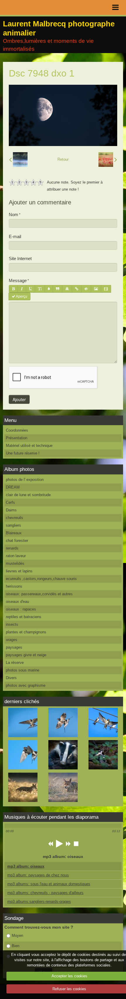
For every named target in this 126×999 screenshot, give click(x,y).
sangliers (13, 525)
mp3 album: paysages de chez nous (38, 875)
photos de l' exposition (25, 479)
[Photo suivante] (107, 159)
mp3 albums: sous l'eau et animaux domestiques (48, 884)
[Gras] (13, 289)
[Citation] (57, 289)
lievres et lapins (19, 571)
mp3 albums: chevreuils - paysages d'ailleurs (45, 893)
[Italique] (22, 289)
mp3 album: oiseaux (25, 866)
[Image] (96, 289)
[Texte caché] (86, 289)
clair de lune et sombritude (28, 495)
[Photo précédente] (18, 159)
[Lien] (76, 289)
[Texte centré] (67, 289)
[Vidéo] (106, 289)
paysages (14, 647)
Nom (13, 214)
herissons (14, 586)
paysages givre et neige (26, 655)
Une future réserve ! (23, 453)
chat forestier (17, 540)
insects (12, 624)
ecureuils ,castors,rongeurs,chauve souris (41, 578)
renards (12, 548)
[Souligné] (30, 289)
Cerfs (10, 502)
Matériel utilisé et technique (29, 445)
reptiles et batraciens (23, 617)
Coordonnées (17, 430)
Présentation (16, 438)
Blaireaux (14, 533)
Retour (63, 159)
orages (11, 639)
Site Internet (20, 258)
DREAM (13, 487)
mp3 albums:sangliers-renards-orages (39, 901)
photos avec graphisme (25, 685)
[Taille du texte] (40, 289)
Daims (11, 510)
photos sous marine (22, 670)
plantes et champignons (26, 632)
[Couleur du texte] (49, 289)
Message (18, 280)
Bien (15, 946)
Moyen (17, 935)
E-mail (15, 236)
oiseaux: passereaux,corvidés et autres (39, 594)
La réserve (15, 662)
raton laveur (16, 556)
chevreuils (14, 517)
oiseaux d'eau (17, 601)
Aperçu (21, 296)
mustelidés (15, 563)
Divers (11, 678)
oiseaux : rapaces (21, 609)
